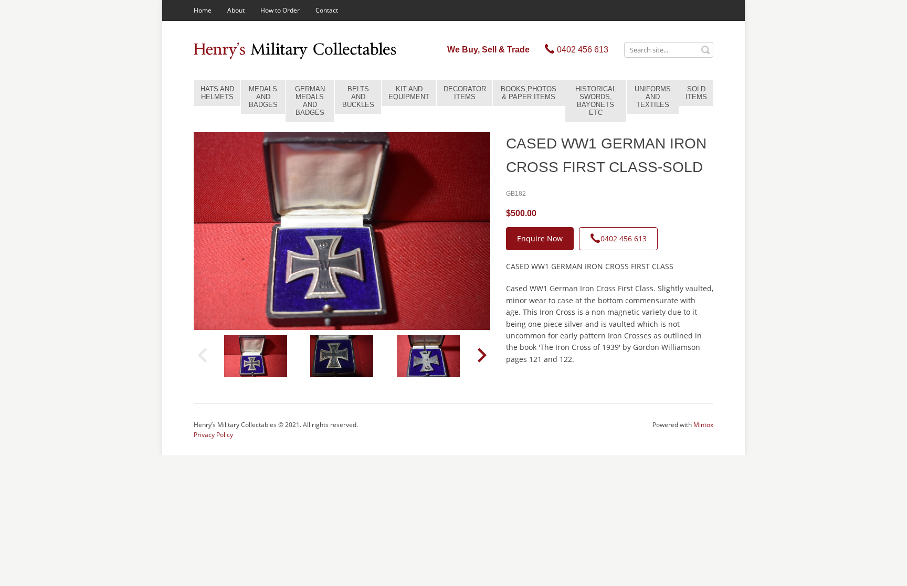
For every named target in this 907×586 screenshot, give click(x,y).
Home (203, 10)
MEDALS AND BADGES (263, 97)
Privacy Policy (213, 434)
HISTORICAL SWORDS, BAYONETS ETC (595, 100)
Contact (326, 10)
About (236, 10)
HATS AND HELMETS (217, 93)
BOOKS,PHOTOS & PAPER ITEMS (528, 93)
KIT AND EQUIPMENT (408, 93)
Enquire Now (540, 238)
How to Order (280, 10)
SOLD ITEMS (696, 93)
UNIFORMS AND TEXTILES (653, 97)
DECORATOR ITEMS (465, 93)
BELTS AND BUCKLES (358, 97)
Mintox (703, 424)
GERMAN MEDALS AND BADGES (310, 100)
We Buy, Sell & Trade (488, 49)
